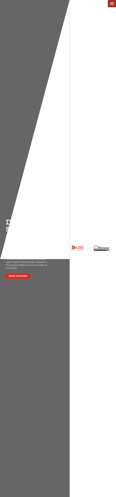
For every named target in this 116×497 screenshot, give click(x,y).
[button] (112, 3)
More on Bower (18, 276)
